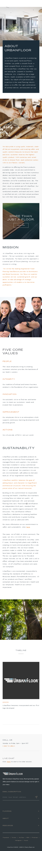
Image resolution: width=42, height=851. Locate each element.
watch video (21, 225)
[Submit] (36, 797)
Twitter (14, 837)
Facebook (6, 837)
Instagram (18, 840)
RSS (28, 837)
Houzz (26, 840)
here (28, 527)
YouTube (21, 837)
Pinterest (35, 837)
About (6, 818)
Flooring (7, 811)
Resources (8, 825)
